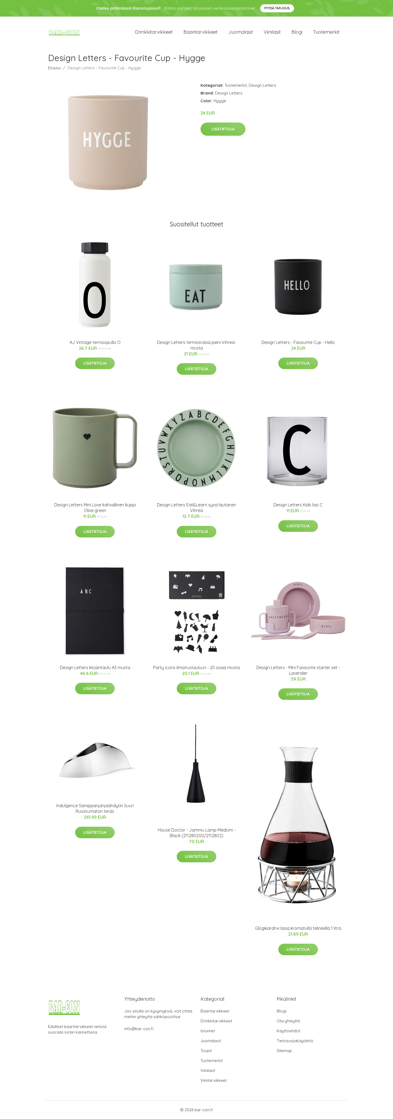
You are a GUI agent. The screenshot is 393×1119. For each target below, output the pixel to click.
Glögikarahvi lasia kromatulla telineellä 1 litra (298, 928)
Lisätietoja (222, 129)
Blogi (296, 32)
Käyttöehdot (288, 1030)
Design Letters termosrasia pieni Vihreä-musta (196, 345)
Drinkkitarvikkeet (154, 32)
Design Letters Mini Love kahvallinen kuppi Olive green (95, 507)
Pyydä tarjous (277, 8)
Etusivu (54, 67)
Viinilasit (272, 32)
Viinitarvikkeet (214, 1080)
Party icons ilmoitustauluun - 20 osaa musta (196, 667)
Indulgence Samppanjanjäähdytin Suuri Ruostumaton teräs (95, 808)
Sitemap (284, 1050)
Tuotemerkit (326, 32)
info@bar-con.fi (138, 1028)
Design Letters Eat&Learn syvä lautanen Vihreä (196, 507)
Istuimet (208, 1030)
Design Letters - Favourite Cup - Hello (298, 342)
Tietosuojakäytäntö (295, 1040)
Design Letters (262, 85)
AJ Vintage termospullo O (95, 342)
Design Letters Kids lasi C (298, 504)
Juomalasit (240, 32)
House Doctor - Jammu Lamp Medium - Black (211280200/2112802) (197, 832)
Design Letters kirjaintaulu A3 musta (95, 667)
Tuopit (206, 1050)
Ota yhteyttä (288, 1020)
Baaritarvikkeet (200, 32)
